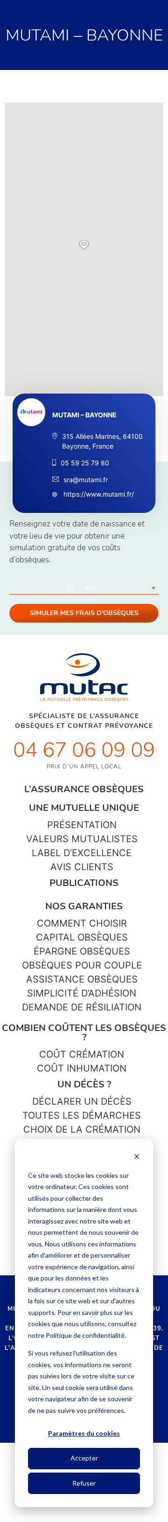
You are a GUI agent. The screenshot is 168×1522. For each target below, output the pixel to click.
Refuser (84, 1483)
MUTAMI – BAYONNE (84, 415)
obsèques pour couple (82, 965)
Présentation (82, 824)
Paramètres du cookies (84, 1433)
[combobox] (84, 588)
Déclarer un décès (82, 1101)
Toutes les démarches (81, 1115)
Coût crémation (81, 1054)
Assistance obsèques (82, 979)
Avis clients (81, 866)
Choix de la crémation (81, 1129)
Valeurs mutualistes (82, 838)
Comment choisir (82, 923)
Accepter (84, 1458)
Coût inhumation (81, 1068)
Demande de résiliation (81, 1007)
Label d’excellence (82, 852)
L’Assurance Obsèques (84, 789)
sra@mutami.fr (85, 480)
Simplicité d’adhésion (81, 993)
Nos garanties (84, 906)
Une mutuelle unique (84, 808)
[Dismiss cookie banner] (136, 1157)
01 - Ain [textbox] (81, 588)
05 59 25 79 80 (85, 463)
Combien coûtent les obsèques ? (84, 1033)
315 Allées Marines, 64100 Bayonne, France (102, 441)
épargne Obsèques (82, 951)
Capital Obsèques (82, 937)
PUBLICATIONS (84, 883)
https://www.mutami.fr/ (98, 494)
